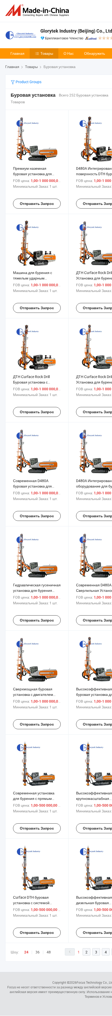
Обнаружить (94, 53)
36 (37, 952)
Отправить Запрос (37, 204)
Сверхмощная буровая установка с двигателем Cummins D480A (33, 694)
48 (49, 952)
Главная (17, 53)
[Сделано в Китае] (38, 10)
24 (26, 952)
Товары (46, 53)
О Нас (69, 53)
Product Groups (28, 81)
